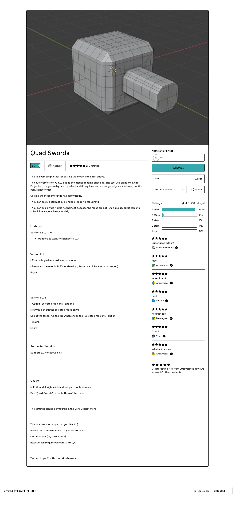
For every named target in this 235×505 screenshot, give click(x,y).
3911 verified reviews (192, 368)
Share (198, 189)
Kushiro (57, 165)
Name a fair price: (162, 150)
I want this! (178, 167)
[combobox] (169, 189)
